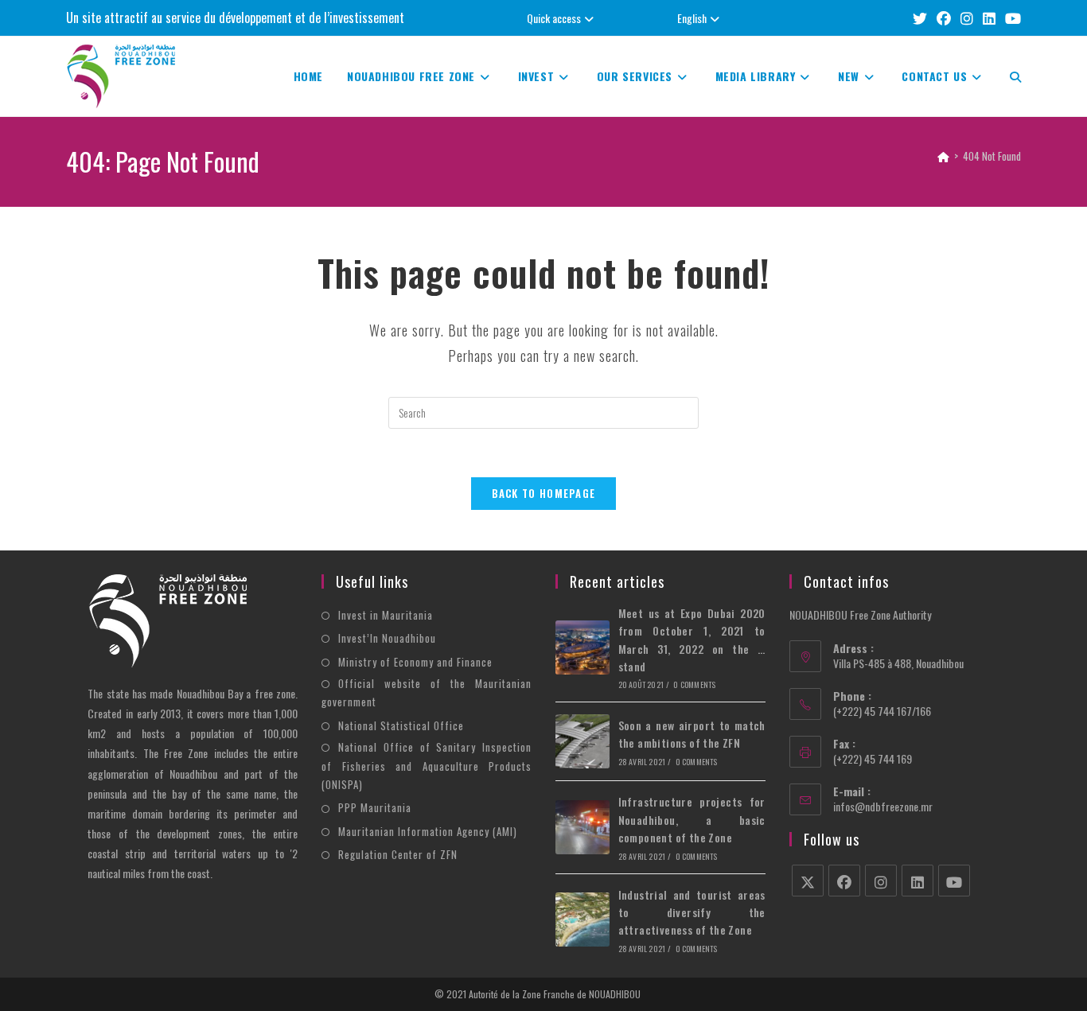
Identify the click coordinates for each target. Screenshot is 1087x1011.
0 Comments (694, 684)
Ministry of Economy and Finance (415, 662)
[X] (808, 880)
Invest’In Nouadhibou (387, 638)
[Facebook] (844, 880)
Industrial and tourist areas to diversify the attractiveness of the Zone (692, 912)
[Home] (943, 156)
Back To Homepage (544, 493)
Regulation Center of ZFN (398, 854)
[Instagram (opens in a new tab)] (967, 18)
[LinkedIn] (917, 880)
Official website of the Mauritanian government (426, 692)
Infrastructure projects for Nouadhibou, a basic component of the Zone (692, 819)
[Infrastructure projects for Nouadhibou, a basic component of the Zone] (582, 827)
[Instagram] (881, 880)
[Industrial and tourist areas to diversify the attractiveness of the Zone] (582, 919)
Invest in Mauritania (385, 615)
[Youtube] (954, 880)
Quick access (554, 18)
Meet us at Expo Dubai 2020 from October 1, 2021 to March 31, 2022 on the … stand (692, 640)
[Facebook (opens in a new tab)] (944, 18)
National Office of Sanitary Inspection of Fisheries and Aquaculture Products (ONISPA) (426, 765)
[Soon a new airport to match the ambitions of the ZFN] (582, 741)
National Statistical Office (401, 725)
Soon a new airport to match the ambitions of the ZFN (692, 734)
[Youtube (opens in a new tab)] (1010, 18)
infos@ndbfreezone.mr (883, 806)
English (692, 18)
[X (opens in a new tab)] (920, 18)
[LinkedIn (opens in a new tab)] (989, 18)
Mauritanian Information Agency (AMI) (427, 831)
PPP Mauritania (374, 807)
